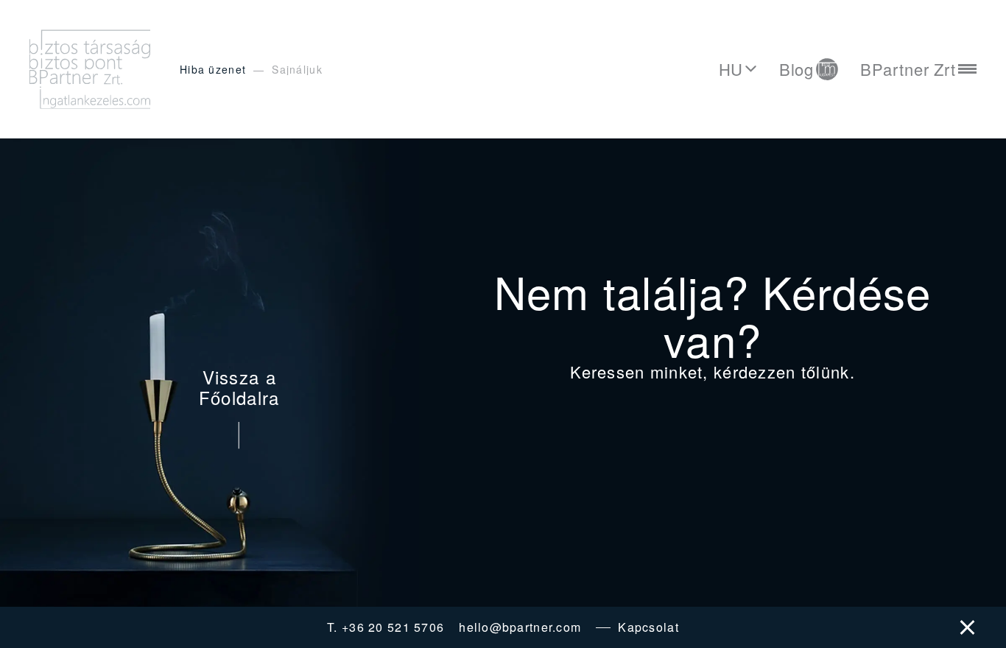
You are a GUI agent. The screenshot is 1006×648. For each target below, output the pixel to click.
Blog (797, 69)
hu (731, 69)
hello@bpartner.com (520, 627)
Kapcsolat (648, 627)
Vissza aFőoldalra (239, 388)
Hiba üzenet (213, 69)
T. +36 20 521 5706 (385, 627)
